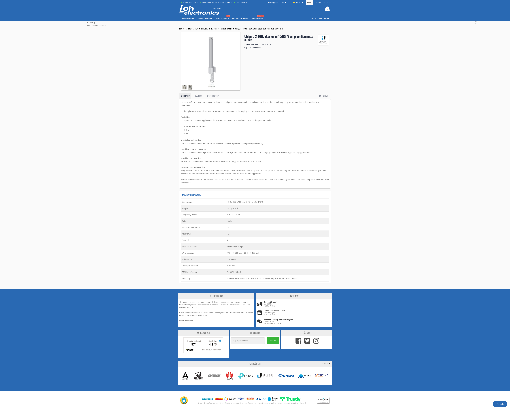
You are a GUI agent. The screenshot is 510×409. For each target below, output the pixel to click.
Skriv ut (325, 96)
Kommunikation (192, 29)
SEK (283, 2)
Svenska (298, 2)
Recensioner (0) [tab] (213, 96)
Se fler (325, 364)
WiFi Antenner (226, 29)
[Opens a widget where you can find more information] (500, 404)
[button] (184, 400)
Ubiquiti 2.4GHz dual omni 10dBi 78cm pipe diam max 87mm (259, 29)
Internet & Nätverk (209, 29)
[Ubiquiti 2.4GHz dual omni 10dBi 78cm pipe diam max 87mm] (210, 61)
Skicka (273, 340)
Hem (180, 29)
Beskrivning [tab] (185, 96)
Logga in (327, 2)
